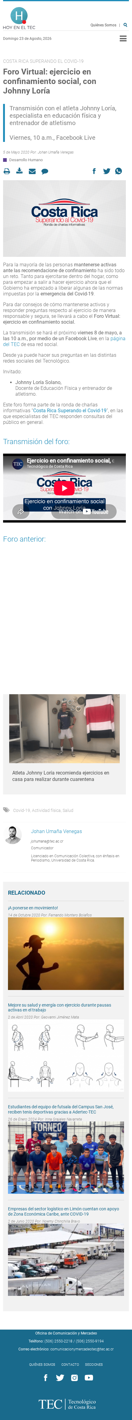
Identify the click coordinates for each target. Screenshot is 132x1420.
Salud (68, 810)
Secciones (94, 1365)
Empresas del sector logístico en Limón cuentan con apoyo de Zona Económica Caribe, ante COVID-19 (63, 1211)
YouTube (87, 1378)
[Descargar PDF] (21, 171)
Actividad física (46, 810)
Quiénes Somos (103, 25)
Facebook (44, 1378)
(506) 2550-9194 (90, 1341)
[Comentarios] (46, 171)
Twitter (59, 1378)
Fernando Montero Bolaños (70, 915)
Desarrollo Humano (26, 160)
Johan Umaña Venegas (56, 152)
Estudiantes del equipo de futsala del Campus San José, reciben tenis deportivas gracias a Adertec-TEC (61, 1109)
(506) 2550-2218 (58, 1341)
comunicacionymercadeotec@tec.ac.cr (82, 1349)
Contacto (70, 1365)
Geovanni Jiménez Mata (60, 1017)
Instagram (73, 1378)
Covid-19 (21, 810)
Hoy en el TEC (19, 18)
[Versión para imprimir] (9, 171)
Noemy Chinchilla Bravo (61, 1221)
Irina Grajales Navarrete (63, 1119)
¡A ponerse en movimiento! (33, 907)
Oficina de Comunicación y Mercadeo (66, 1333)
